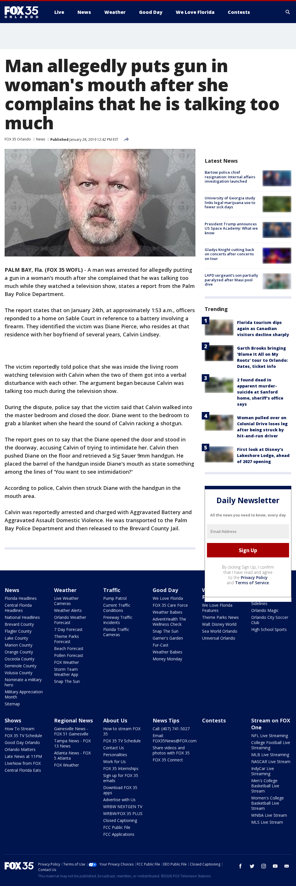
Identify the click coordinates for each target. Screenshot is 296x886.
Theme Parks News (220, 617)
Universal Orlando (218, 638)
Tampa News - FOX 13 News (72, 743)
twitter (252, 866)
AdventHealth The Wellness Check (169, 621)
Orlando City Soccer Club (269, 620)
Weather (65, 590)
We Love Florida (168, 598)
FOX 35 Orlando (18, 139)
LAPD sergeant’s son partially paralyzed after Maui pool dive (231, 280)
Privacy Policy (254, 577)
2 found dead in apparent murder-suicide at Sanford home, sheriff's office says (260, 392)
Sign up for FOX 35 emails (120, 778)
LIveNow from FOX (23, 763)
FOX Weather (66, 662)
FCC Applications (118, 834)
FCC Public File (116, 827)
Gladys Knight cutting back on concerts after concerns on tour (229, 254)
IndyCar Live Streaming (262, 771)
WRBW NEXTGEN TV (122, 806)
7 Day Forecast (68, 629)
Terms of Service (252, 582)
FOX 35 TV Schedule (23, 735)
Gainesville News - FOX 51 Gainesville (71, 731)
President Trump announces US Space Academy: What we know (231, 228)
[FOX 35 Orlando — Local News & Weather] (24, 12)
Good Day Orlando (22, 742)
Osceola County (19, 659)
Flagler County (18, 631)
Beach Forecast (69, 648)
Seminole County (20, 665)
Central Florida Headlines (18, 607)
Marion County (18, 645)
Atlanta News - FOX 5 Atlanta (72, 755)
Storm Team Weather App (66, 671)
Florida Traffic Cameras (116, 632)
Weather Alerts (68, 610)
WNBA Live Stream (269, 815)
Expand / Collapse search (287, 12)
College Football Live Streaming (270, 745)
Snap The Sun (67, 681)
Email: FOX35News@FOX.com (175, 738)
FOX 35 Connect (168, 760)
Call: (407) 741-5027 (171, 728)
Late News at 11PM (23, 756)
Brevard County (19, 624)
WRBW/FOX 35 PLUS (123, 813)
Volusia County (18, 672)
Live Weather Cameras (66, 600)
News (40, 139)
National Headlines (22, 617)
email (286, 866)
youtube (275, 866)
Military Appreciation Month (24, 694)
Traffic (111, 590)
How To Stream (19, 728)
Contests (214, 720)
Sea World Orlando (219, 631)
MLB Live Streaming (270, 754)
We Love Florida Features (217, 607)
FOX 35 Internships (120, 768)
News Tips (166, 720)
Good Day (165, 590)
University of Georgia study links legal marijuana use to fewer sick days (230, 202)
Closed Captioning (120, 820)
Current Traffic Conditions (116, 607)
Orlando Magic (265, 610)
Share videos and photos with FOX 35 (171, 750)
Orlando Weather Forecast (70, 620)
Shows (13, 720)
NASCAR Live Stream (271, 761)
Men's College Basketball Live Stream (265, 786)
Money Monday (167, 659)
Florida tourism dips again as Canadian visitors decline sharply (263, 328)
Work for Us (114, 761)
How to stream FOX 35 (121, 731)
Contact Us (113, 747)
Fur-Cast (161, 645)
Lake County (16, 638)
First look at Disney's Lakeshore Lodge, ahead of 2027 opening (263, 455)
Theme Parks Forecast (66, 639)
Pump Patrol (115, 598)
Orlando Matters (20, 749)
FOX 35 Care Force (170, 605)
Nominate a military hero (23, 682)
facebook (240, 866)
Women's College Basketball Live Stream (267, 803)
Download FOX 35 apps (120, 790)
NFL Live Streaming (269, 735)
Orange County (19, 652)
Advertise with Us (119, 799)
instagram (263, 866)
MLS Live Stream (267, 822)
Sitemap (12, 704)
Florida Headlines (21, 598)
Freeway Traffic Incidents (117, 620)
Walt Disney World (219, 624)
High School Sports (269, 629)
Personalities (115, 754)
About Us (115, 720)
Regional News (73, 720)
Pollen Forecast (68, 655)
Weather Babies (167, 612)
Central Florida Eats (23, 770)
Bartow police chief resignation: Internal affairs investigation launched (230, 177)
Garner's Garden (168, 638)
